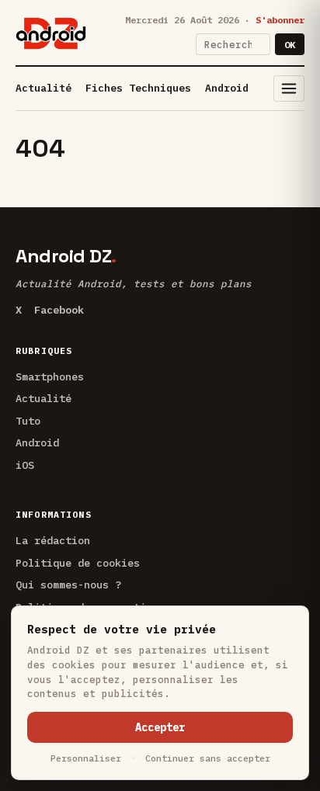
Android (227, 88)
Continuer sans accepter (207, 758)
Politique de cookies (78, 563)
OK (289, 44)
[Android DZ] (51, 33)
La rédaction (53, 540)
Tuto (28, 421)
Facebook (59, 310)
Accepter (160, 727)
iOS (25, 465)
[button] (288, 88)
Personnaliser (85, 758)
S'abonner (280, 20)
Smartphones (50, 376)
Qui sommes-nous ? (68, 585)
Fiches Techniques (138, 88)
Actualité (43, 88)
